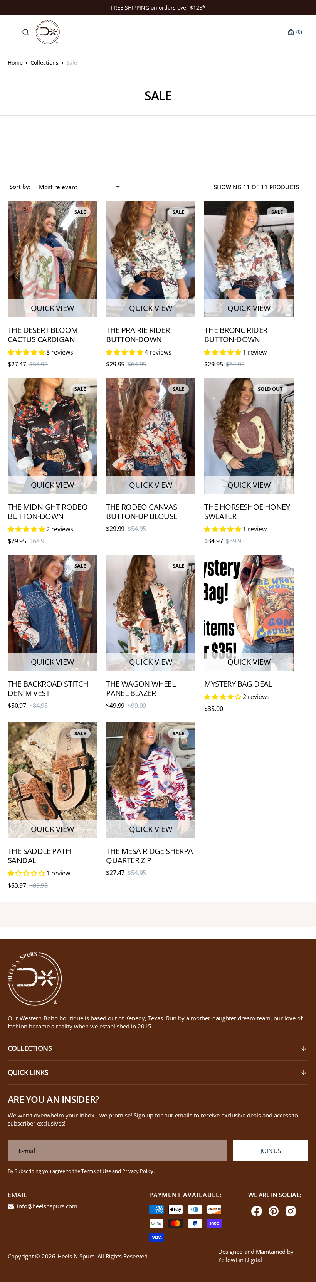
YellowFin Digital (240, 1260)
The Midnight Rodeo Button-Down (47, 511)
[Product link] (52, 259)
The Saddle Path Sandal (39, 855)
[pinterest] (273, 1211)
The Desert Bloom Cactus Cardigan (42, 334)
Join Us (271, 1150)
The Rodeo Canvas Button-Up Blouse (141, 511)
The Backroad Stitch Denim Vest (48, 688)
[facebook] (256, 1211)
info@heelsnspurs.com (46, 1206)
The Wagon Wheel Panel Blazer (140, 688)
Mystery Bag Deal (238, 684)
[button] (11, 32)
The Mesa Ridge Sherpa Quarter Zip (149, 855)
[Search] (25, 32)
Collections (44, 62)
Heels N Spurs (75, 1256)
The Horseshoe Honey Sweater (247, 511)
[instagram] (290, 1211)
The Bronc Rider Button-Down (235, 334)
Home (15, 62)
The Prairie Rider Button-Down (138, 334)
